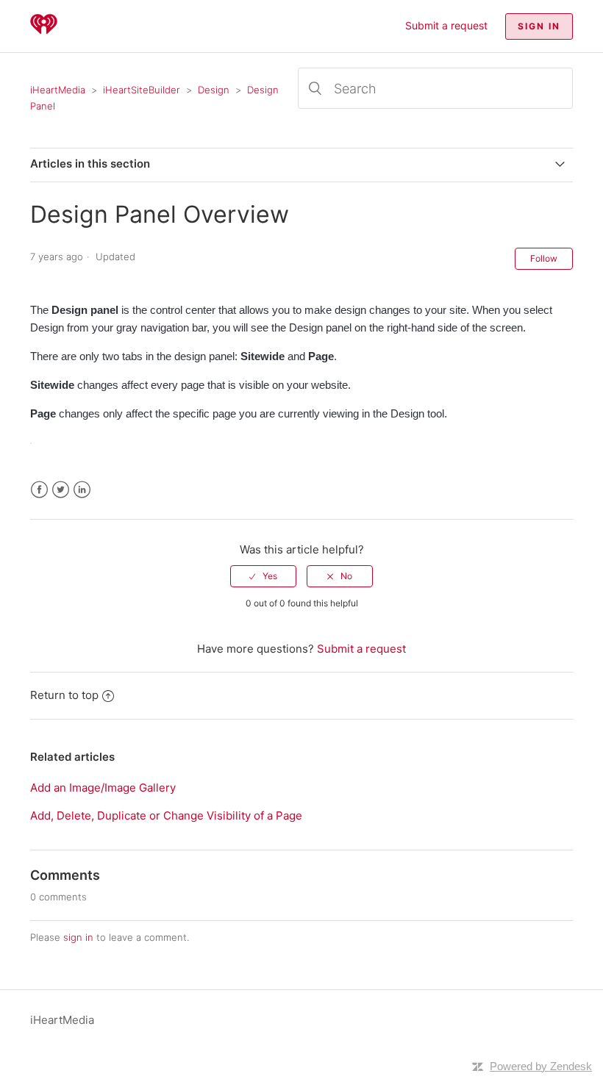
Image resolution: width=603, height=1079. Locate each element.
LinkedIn (82, 490)
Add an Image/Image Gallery (103, 788)
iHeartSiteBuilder (141, 90)
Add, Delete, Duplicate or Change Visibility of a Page (166, 815)
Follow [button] (543, 258)
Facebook (39, 490)
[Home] (43, 33)
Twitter (60, 490)
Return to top (64, 695)
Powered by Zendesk (541, 1066)
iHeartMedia (57, 90)
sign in (78, 937)
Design (213, 90)
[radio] (263, 576)
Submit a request (446, 25)
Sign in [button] (539, 26)
